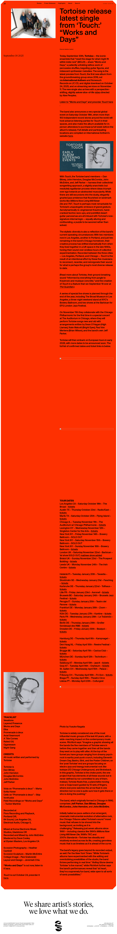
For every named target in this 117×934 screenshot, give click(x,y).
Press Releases (49, 3)
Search (77, 3)
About (70, 3)
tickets (71, 507)
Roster (39, 3)
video (97, 92)
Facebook (104, 926)
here (7, 868)
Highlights (61, 3)
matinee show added (91, 555)
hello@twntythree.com (106, 924)
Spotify (97, 926)
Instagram (90, 926)
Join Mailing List (108, 923)
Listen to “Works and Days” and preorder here (86, 102)
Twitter (111, 926)
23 (5, 3)
